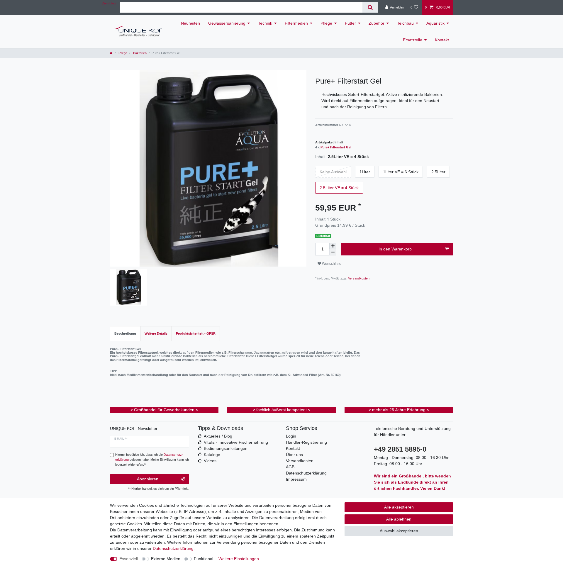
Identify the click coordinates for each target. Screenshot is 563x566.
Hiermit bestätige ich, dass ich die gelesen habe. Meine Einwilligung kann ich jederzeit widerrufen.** (152, 459)
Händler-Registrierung (306, 442)
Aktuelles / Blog (218, 436)
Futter (350, 23)
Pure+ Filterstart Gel (335, 147)
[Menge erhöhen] (332, 246)
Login (291, 436)
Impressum (296, 479)
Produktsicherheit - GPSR (196, 333)
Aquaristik (435, 23)
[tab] (125, 333)
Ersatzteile (412, 40)
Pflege (326, 23)
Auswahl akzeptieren (399, 530)
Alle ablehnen (398, 519)
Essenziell (128, 558)
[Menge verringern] (332, 252)
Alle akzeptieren (399, 507)
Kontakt (442, 40)
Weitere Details (156, 333)
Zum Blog (109, 3)
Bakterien (139, 53)
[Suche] (369, 7)
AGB (290, 467)
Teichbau (405, 23)
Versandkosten (358, 278)
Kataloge (212, 454)
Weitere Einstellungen (238, 558)
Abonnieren (147, 479)
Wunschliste (331, 264)
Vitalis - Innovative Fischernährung (236, 442)
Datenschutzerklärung (306, 473)
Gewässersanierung (226, 23)
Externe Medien (165, 558)
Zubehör (376, 23)
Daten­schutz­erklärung (173, 548)
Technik (265, 23)
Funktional (203, 558)
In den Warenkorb (395, 249)
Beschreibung (125, 333)
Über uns (294, 454)
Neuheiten (190, 23)
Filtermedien (296, 23)
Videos (210, 460)
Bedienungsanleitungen (225, 448)
